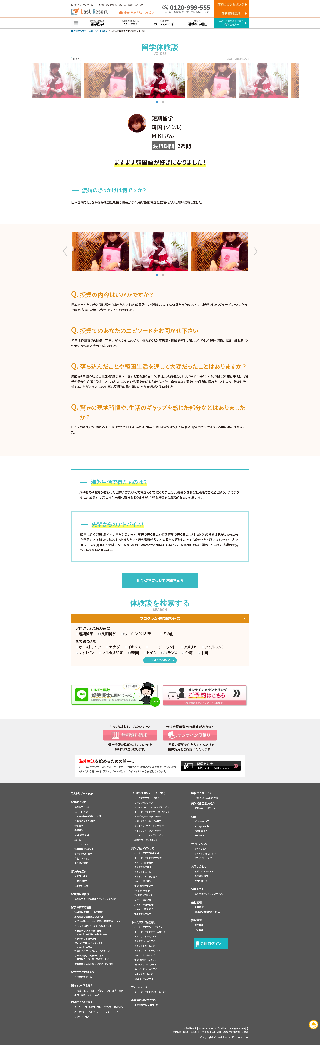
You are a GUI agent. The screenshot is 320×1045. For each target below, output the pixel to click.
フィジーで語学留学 (143, 899)
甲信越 (100, 990)
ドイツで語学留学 (142, 881)
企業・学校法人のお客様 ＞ (139, 12)
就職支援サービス (203, 808)
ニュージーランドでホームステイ (149, 931)
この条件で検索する (160, 660)
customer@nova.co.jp (235, 1028)
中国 (76, 995)
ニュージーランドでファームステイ (150, 991)
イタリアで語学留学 (143, 909)
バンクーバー (95, 1011)
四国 (83, 995)
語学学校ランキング (83, 848)
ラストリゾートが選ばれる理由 (88, 816)
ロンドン (78, 1016)
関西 (121, 990)
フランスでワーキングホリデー (148, 835)
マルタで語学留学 (142, 913)
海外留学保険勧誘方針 (206, 911)
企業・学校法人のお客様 (206, 797)
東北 (85, 990)
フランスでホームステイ (145, 959)
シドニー (78, 1006)
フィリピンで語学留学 (144, 895)
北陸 (108, 990)
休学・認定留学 (81, 835)
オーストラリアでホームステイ (148, 927)
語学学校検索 (81, 885)
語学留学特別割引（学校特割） (88, 912)
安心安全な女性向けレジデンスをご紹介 (93, 963)
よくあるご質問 (81, 863)
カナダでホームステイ (144, 941)
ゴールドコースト (93, 1006)
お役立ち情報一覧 (83, 976)
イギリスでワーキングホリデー (148, 821)
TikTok (198, 835)
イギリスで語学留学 (143, 871)
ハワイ (117, 1011)
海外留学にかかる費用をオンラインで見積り (95, 898)
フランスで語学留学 (143, 885)
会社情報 (199, 907)
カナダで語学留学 (142, 867)
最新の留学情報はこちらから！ (88, 916)
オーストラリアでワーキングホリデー (151, 807)
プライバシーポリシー (205, 858)
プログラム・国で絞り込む (160, 618)
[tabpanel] (160, 80)
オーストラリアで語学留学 (146, 853)
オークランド (80, 1011)
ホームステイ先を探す (143, 922)
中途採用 (199, 929)
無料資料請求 (201, 875)
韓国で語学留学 (142, 890)
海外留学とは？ (81, 806)
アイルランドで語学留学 (145, 876)
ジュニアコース (81, 844)
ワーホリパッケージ (143, 802)
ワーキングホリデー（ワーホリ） (148, 793)
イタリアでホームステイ (145, 964)
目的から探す (80, 880)
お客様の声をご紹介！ (84, 821)
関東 (92, 990)
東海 (114, 990)
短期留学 (78, 825)
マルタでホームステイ (144, 973)
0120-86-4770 (209, 1028)
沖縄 (96, 995)
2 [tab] (163, 102)
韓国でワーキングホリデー (147, 839)
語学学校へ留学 (82, 811)
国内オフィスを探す (82, 985)
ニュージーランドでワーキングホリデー (152, 811)
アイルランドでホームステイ (147, 950)
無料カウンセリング (204, 871)
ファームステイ (139, 987)
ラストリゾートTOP (82, 793)
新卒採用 (199, 924)
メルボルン (118, 1006)
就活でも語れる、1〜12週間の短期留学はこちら (97, 921)
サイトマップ (200, 848)
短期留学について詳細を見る (160, 580)
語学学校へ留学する (142, 848)
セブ (87, 1016)
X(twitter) (200, 821)
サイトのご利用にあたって (207, 853)
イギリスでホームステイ (145, 945)
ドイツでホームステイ (144, 955)
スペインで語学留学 (144, 904)
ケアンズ (107, 1006)
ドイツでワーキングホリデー (147, 830)
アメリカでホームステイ (145, 936)
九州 (90, 995)
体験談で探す (80, 876)
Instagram (200, 826)
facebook (200, 830)
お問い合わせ (201, 880)
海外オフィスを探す (82, 1002)
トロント (107, 1011)
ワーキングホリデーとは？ (146, 797)
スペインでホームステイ (145, 969)
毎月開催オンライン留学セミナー (210, 893)
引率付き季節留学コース (146, 1004)
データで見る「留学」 (84, 853)
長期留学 (78, 830)
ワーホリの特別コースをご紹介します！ (92, 926)
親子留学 (78, 839)
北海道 (77, 990)
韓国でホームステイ (143, 978)
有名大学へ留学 (82, 858)
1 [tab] (157, 102)
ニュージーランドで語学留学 (148, 857)
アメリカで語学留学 (143, 862)
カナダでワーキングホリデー (147, 816)
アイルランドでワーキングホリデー (150, 826)
